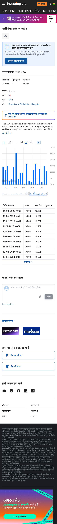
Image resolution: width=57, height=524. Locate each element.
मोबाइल (5, 405)
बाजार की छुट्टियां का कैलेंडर (29, 10)
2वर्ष (21, 142)
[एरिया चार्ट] (9, 142)
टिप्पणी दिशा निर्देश (8, 304)
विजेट (4, 416)
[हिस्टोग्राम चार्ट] (4, 142)
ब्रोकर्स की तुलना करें (16, 61)
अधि (31, 142)
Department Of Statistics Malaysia (24, 104)
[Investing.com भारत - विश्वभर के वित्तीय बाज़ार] (16, 4)
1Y (17, 142)
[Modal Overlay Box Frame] (26, 506)
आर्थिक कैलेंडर (9, 10)
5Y (26, 142)
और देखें (5, 133)
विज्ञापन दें (34, 411)
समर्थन (33, 416)
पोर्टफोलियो (6, 411)
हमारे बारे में (35, 405)
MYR (11, 100)
